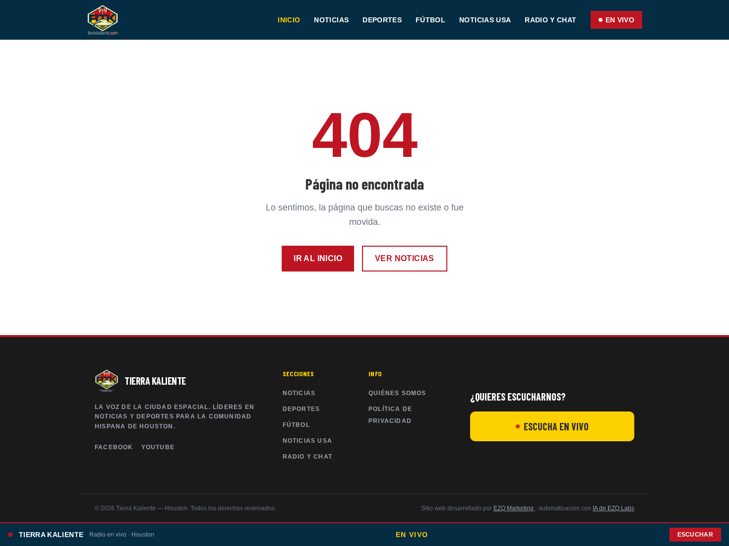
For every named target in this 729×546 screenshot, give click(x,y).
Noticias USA (485, 20)
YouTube (158, 447)
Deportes (382, 20)
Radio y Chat (550, 20)
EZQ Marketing (514, 508)
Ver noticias (404, 258)
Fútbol (430, 20)
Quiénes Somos (397, 393)
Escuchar (695, 534)
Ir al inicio (318, 258)
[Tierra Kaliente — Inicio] (103, 20)
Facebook (114, 447)
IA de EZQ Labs (613, 508)
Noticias (331, 20)
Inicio (289, 20)
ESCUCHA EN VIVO (556, 426)
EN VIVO (620, 20)
